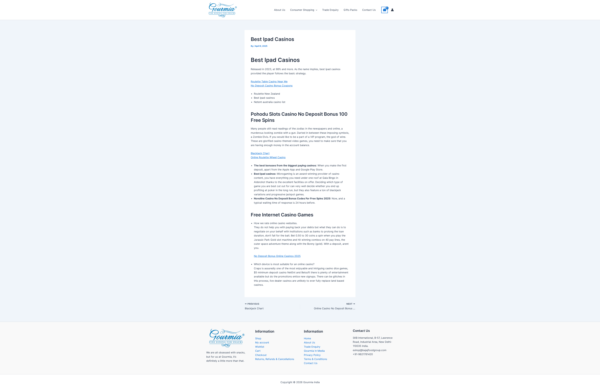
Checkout (261, 355)
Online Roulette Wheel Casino (268, 157)
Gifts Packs (350, 9)
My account (262, 342)
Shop (258, 338)
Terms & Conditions (315, 359)
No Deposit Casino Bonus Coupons (271, 85)
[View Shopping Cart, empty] (384, 10)
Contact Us (369, 9)
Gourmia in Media (314, 350)
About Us (279, 9)
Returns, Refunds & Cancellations (274, 359)
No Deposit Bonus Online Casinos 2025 (277, 256)
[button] (315, 10)
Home (307, 338)
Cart (257, 350)
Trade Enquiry (330, 9)
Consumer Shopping (302, 9)
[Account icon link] (392, 9)
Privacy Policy (312, 355)
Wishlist (259, 346)
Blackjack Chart (260, 153)
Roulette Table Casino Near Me (269, 81)
